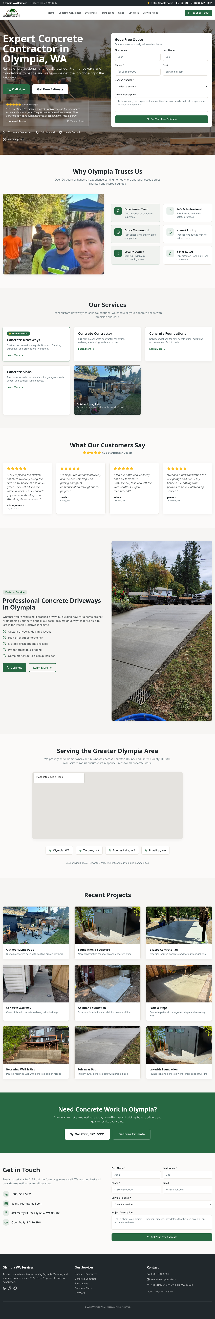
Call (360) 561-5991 (90, 1134)
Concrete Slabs (83, 1288)
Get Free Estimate (50, 89)
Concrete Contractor (69, 12)
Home (51, 12)
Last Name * (169, 50)
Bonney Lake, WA (124, 850)
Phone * (119, 65)
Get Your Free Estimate (163, 119)
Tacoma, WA (91, 850)
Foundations (107, 12)
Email (165, 65)
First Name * (122, 50)
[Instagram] (182, 3)
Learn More (40, 667)
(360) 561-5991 (203, 3)
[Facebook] (186, 3)
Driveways (91, 12)
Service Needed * (124, 79)
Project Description (125, 94)
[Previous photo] (77, 390)
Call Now (18, 89)
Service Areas (150, 12)
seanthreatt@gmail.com (26, 1203)
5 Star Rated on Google (119, 452)
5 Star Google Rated (162, 3)
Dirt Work (133, 12)
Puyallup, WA (157, 850)
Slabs (121, 12)
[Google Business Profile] (177, 3)
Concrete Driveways (86, 1274)
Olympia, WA (61, 850)
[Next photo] (137, 390)
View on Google (77, 121)
